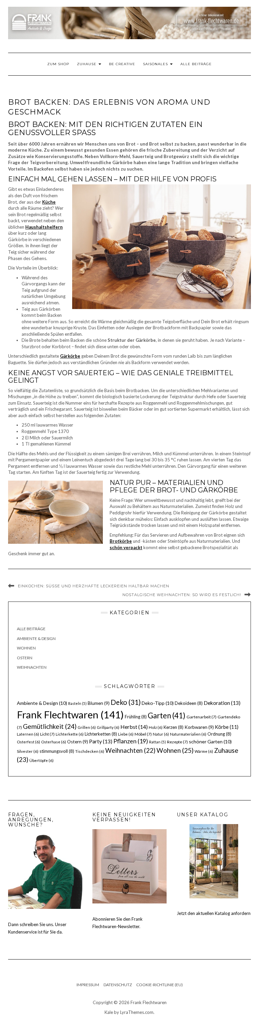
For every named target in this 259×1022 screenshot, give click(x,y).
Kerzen (173, 727)
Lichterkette (70, 734)
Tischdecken (89, 751)
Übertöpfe (41, 760)
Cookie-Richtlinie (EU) (159, 984)
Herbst (134, 726)
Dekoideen (189, 703)
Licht (47, 734)
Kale (109, 1012)
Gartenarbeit (201, 716)
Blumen (99, 703)
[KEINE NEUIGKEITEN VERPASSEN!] (129, 866)
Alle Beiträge (196, 64)
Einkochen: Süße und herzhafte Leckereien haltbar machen (93, 586)
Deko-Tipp (158, 703)
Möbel (143, 734)
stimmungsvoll (56, 751)
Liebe (126, 734)
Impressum (88, 984)
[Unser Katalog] (214, 860)
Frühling (136, 716)
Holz (156, 727)
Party (100, 741)
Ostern (24, 657)
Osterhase (53, 742)
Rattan (157, 742)
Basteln (77, 703)
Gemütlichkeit (50, 726)
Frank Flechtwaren (70, 714)
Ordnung (219, 734)
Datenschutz (118, 984)
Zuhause (87, 64)
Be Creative (122, 64)
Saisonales (156, 64)
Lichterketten (101, 734)
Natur (161, 734)
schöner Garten (210, 741)
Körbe (226, 727)
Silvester (27, 751)
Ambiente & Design (36, 638)
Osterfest (28, 742)
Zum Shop (58, 64)
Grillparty (108, 727)
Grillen (87, 727)
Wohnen (26, 647)
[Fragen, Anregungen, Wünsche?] (45, 871)
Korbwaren (199, 727)
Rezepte (177, 741)
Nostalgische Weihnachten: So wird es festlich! (181, 594)
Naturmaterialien (188, 734)
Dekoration (222, 703)
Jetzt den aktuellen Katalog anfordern (214, 913)
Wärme (204, 751)
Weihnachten (32, 667)
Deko (126, 702)
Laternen (28, 734)
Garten (166, 715)
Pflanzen (130, 741)
